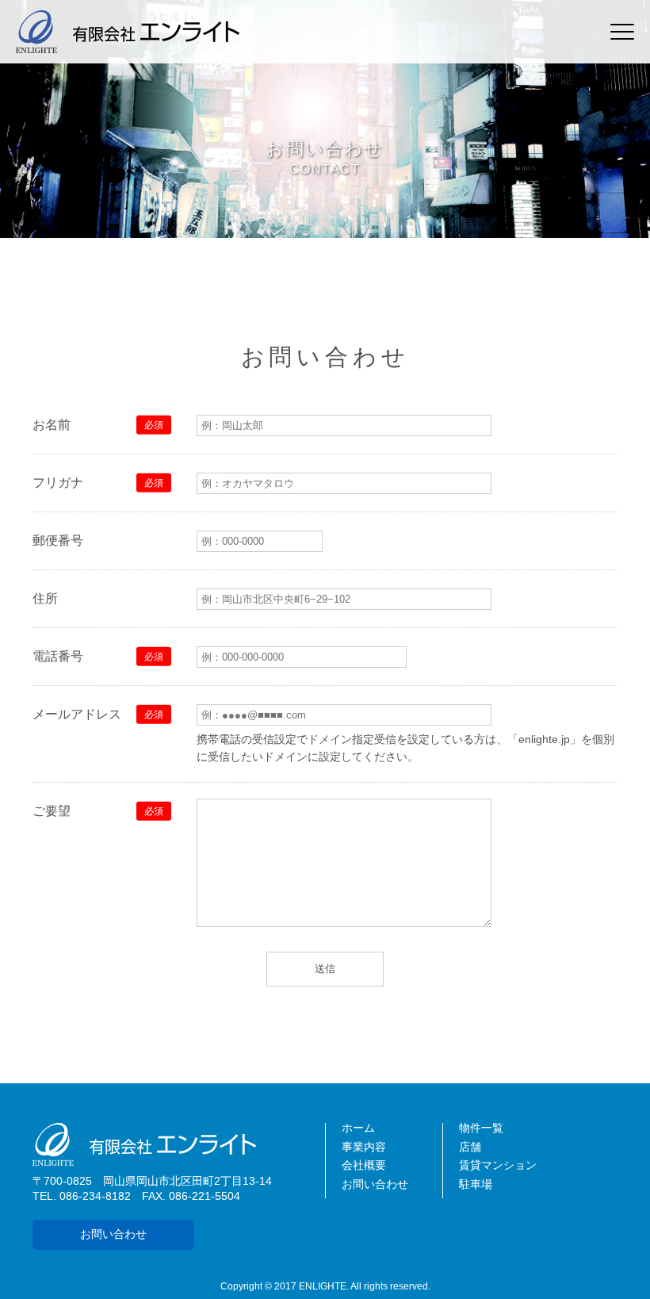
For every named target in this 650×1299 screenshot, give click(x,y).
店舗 (470, 1147)
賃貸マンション (498, 1165)
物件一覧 (481, 1128)
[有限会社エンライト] (178, 1144)
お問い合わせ (113, 1234)
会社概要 (364, 1165)
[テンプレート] (127, 31)
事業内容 (364, 1147)
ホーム (358, 1128)
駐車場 (475, 1184)
